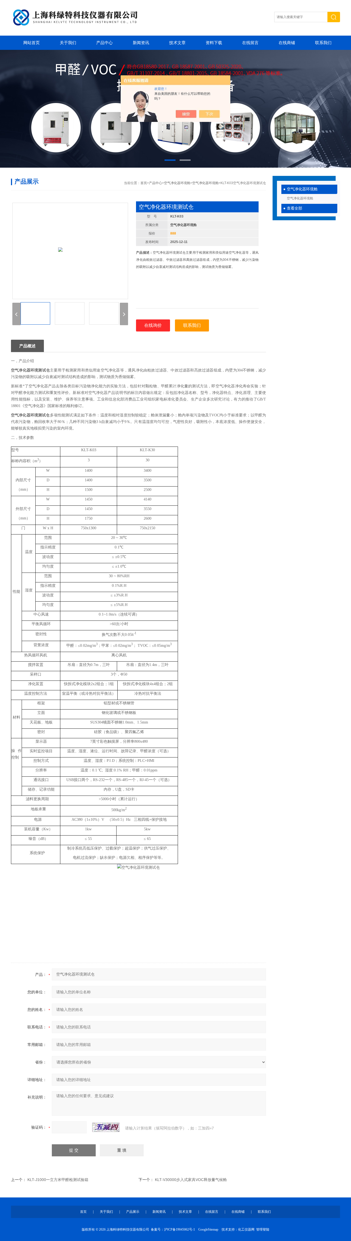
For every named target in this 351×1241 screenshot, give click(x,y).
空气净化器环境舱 (302, 189)
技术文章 (177, 43)
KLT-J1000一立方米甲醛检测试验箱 (57, 1179)
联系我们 (323, 43)
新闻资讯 (141, 43)
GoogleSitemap (208, 1229)
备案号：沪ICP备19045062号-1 (173, 1229)
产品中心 (104, 43)
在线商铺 (287, 43)
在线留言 (250, 43)
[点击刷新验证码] (106, 1127)
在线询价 (153, 325)
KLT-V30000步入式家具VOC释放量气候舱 (191, 1179)
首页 (143, 183)
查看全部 (294, 208)
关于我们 (68, 43)
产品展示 (132, 1212)
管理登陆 (262, 1229)
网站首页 (31, 43)
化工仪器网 (246, 1229)
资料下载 (214, 43)
